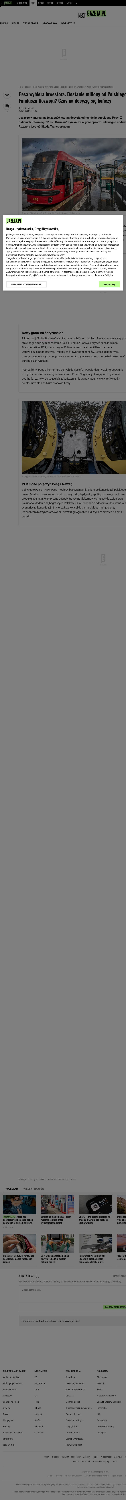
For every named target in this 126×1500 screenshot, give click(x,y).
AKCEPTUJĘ (109, 284)
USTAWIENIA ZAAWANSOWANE (26, 284)
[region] (63, 253)
